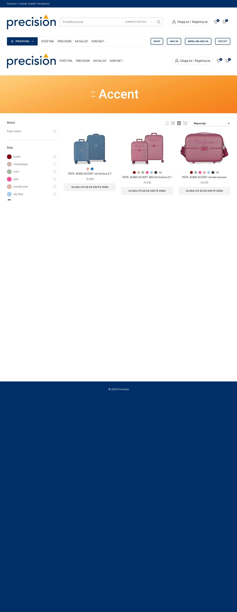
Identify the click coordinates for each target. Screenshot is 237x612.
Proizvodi (23, 41)
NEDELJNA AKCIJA (198, 41)
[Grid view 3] (179, 123)
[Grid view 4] (185, 123)
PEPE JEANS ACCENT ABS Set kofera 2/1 (147, 177)
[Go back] (94, 94)
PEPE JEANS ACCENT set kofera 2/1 (90, 173)
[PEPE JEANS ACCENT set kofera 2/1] (90, 148)
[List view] (167, 123)
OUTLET (222, 41)
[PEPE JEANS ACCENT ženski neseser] (204, 148)
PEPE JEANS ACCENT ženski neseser (204, 177)
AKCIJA (174, 41)
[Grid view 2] (173, 123)
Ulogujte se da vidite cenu (89, 187)
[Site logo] (31, 21)
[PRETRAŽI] (158, 22)
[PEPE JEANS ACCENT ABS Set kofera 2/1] (147, 148)
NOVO (157, 41)
